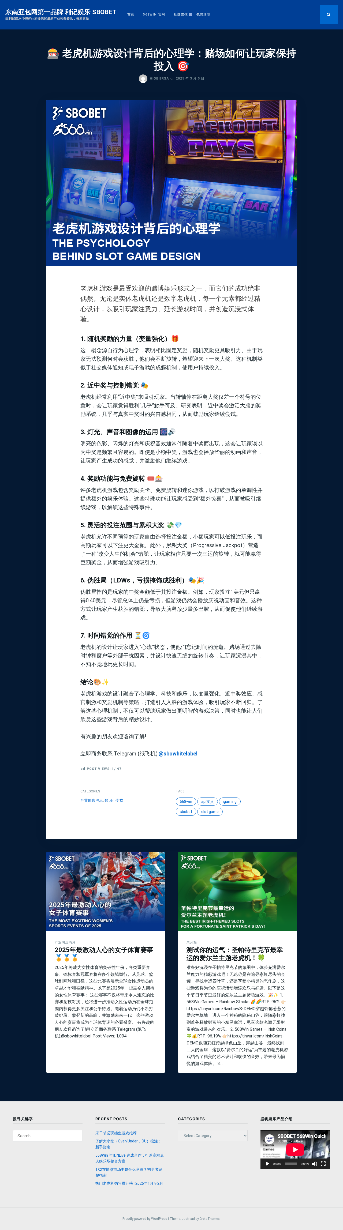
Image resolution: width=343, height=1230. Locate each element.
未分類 (192, 942)
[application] (295, 1149)
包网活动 (203, 14)
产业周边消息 (91, 800)
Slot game (210, 812)
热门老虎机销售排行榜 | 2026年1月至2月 (129, 1183)
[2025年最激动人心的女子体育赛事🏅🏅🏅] (105, 891)
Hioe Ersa (159, 78)
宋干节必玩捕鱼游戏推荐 (116, 1133)
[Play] (267, 1164)
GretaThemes (210, 1219)
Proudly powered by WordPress (145, 1219)
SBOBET (186, 812)
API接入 (207, 801)
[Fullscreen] (323, 1164)
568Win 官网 (154, 14)
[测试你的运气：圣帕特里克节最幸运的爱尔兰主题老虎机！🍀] (237, 891)
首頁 (130, 14)
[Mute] (314, 1164)
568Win (186, 801)
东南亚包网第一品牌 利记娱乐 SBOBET (61, 12)
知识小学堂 (114, 800)
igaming (230, 801)
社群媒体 (181, 14)
